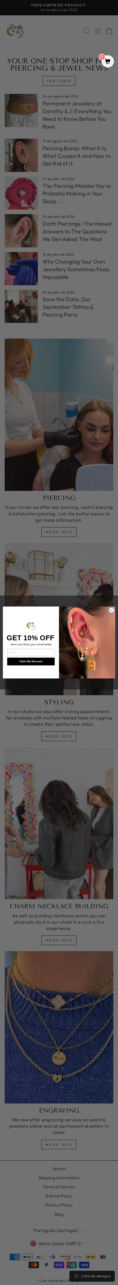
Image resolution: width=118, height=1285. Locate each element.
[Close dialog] (111, 610)
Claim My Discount (31, 661)
